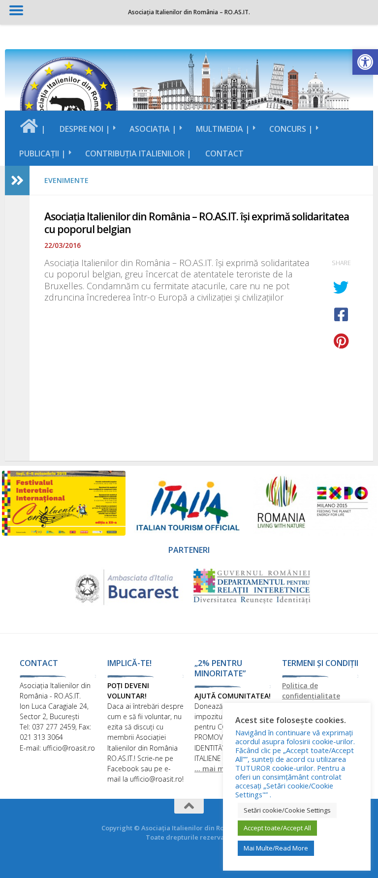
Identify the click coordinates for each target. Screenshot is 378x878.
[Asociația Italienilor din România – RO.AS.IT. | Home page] (69, 106)
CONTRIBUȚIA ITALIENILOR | (138, 153)
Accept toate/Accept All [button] (277, 827)
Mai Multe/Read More (276, 848)
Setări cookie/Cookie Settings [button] (287, 810)
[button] (365, 62)
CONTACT (224, 153)
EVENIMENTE (66, 180)
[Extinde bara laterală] (17, 180)
